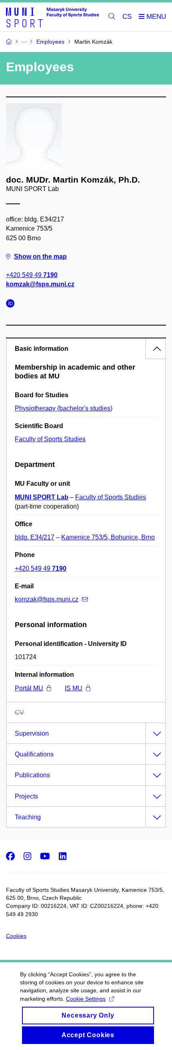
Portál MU (29, 688)
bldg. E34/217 (34, 537)
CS (127, 16)
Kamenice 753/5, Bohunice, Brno (108, 537)
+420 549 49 (32, 275)
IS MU (73, 688)
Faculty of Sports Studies (50, 439)
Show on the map (40, 256)
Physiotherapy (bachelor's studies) (63, 408)
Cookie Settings (86, 999)
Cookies (16, 936)
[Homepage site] (52, 17)
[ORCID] (12, 304)
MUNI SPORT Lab (41, 497)
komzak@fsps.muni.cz (40, 284)
